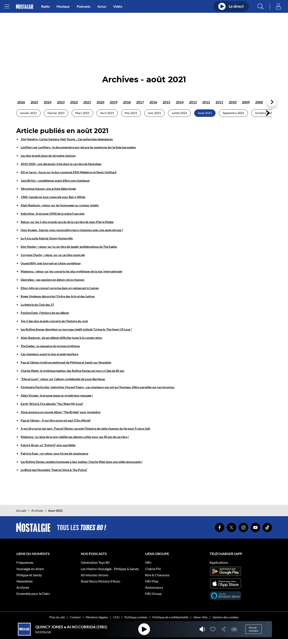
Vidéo (117, 6)
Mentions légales (97, 617)
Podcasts (83, 6)
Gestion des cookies (226, 617)
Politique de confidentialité (170, 617)
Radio (45, 6)
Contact (75, 617)
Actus (101, 6)
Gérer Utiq (200, 617)
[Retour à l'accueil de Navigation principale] (24, 6)
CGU (116, 617)
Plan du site (57, 617)
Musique (63, 6)
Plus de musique (253, 629)
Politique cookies (135, 617)
